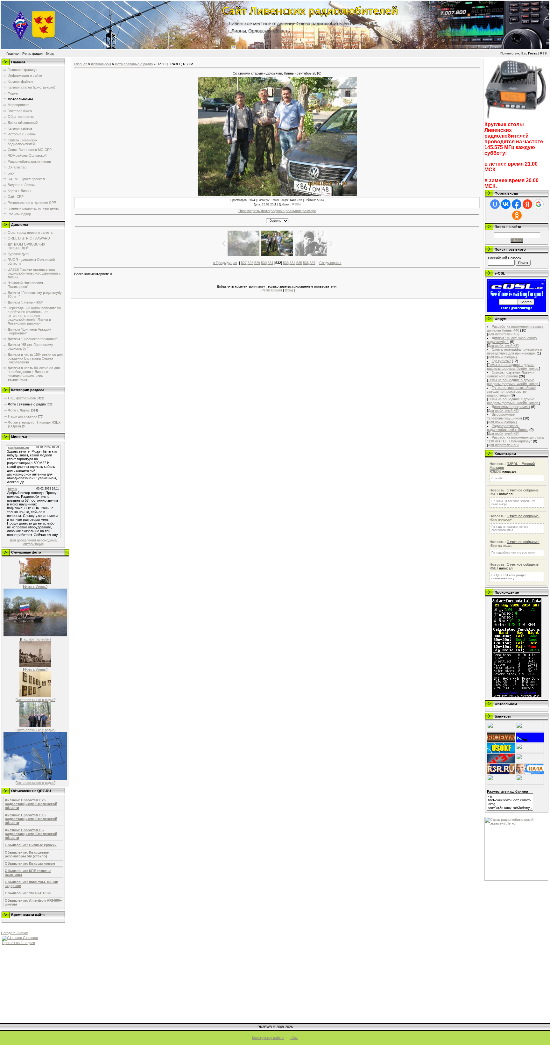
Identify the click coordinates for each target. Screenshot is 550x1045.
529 (257, 263)
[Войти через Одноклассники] (517, 215)
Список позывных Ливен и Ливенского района (510, 374)
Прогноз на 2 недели (18, 943)
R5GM (296, 204)
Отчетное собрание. (523, 490)
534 (292, 263)
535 (299, 263)
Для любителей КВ (503, 334)
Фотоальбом (101, 64)
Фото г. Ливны (19, 410)
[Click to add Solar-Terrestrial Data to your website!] (516, 696)
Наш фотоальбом (22, 398)
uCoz (294, 1038)
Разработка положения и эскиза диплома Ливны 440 (515, 328)
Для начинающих (502, 357)
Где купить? (501, 361)
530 (264, 263)
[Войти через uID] (495, 204)
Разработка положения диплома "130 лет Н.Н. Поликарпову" (515, 439)
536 (306, 263)
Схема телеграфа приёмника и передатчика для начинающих (514, 351)
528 (250, 263)
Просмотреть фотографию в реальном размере (277, 211)
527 (244, 263)
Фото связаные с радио (27, 404)
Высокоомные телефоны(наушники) (504, 416)
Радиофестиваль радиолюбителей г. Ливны (507, 428)
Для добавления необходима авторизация (33, 542)
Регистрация (32, 53)
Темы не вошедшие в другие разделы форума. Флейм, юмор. (513, 366)
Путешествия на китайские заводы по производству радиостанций (511, 391)
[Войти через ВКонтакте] (506, 204)
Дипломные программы (511, 407)
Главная (12, 53)
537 (312, 263)
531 (270, 263)
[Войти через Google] (538, 204)
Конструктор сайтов (268, 1038)
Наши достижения (22, 416)
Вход (49, 53)
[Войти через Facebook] (516, 204)
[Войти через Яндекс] (527, 204)
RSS (543, 53)
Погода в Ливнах (14, 933)
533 (286, 263)
